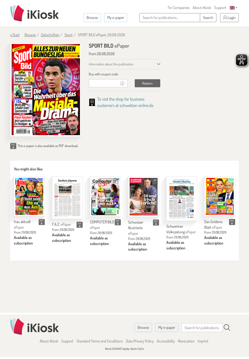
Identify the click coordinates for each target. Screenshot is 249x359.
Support (220, 7)
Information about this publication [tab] (111, 64)
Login (231, 17)
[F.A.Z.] (67, 197)
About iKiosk (202, 7)
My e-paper (115, 17)
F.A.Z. (61, 224)
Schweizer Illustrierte (135, 228)
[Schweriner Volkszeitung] (181, 198)
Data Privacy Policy (140, 341)
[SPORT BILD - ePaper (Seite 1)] (45, 90)
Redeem (147, 83)
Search (208, 17)
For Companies (178, 7)
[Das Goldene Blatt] (219, 196)
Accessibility (166, 341)
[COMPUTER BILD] (105, 196)
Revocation (186, 341)
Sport (68, 34)
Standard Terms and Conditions (100, 341)
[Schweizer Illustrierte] (143, 196)
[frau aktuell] (29, 196)
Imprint (203, 341)
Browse (92, 17)
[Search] (226, 327)
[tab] (124, 74)
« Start (15, 34)
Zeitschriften (50, 34)
